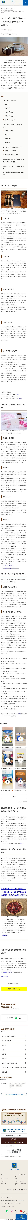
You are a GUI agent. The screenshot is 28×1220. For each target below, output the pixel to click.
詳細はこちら (4, 976)
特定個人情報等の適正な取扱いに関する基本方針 (12, 1200)
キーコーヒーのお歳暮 (8, 566)
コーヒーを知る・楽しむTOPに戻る (14, 1094)
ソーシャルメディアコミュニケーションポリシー (12, 1203)
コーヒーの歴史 (6, 1041)
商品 (2, 1175)
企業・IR (3, 1183)
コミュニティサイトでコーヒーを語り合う (14, 1067)
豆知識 (4, 1054)
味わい (11, 1083)
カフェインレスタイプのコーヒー (11, 568)
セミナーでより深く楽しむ (9, 1063)
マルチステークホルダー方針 (7, 1206)
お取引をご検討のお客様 (20, 1184)
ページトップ (23, 1214)
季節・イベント (12, 34)
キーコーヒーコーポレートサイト (1, 8)
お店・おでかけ (19, 1085)
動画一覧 (4, 1058)
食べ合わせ (12, 1085)
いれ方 (4, 1050)
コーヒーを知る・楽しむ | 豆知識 (7, 10)
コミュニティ (4, 1178)
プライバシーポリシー (6, 1197)
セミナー (3, 1181)
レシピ (4, 1045)
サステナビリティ (19, 1181)
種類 (15, 1083)
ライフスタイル (22, 1083)
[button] (21, 1217)
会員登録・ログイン (7, 972)
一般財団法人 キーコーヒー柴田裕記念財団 (16, 1189)
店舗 (16, 1178)
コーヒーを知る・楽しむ (9, 8)
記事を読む (5, 935)
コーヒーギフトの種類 (9, 100)
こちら (17, 394)
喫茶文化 (4, 1072)
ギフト (4, 34)
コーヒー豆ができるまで (9, 1036)
